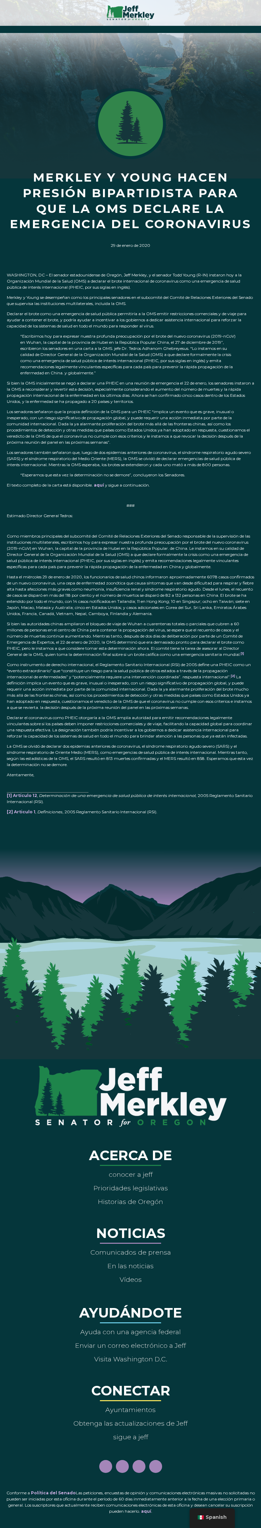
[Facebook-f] (105, 1466)
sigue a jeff (130, 1436)
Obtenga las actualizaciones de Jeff (130, 1423)
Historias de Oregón (130, 1201)
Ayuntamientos (130, 1409)
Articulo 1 (24, 811)
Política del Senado (53, 1492)
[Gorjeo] (155, 1466)
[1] (242, 653)
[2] (10, 811)
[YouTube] (139, 1466)
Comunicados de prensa (130, 1252)
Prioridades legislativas (130, 1188)
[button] (131, 28)
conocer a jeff (131, 1174)
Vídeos (131, 1279)
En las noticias (130, 1265)
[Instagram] (122, 1466)
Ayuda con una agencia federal (130, 1331)
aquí (99, 485)
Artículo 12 (25, 795)
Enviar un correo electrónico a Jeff (130, 1345)
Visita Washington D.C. (130, 1359)
